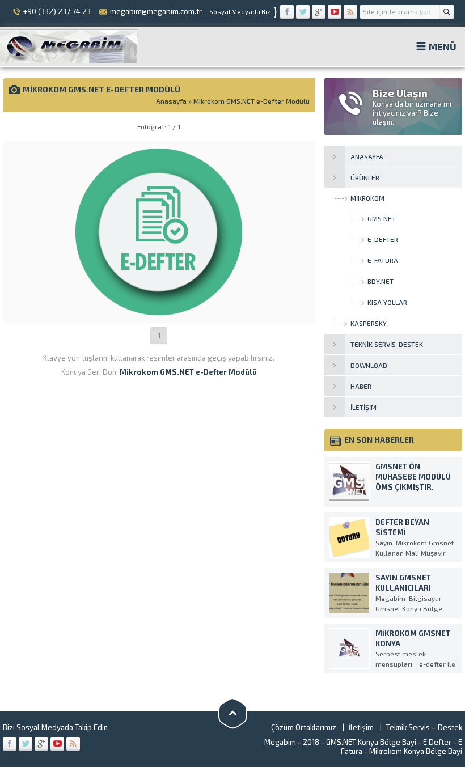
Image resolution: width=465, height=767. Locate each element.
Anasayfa (171, 101)
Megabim (280, 742)
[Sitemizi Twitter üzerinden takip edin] (303, 12)
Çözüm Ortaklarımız (303, 727)
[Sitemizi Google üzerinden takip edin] (318, 12)
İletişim (361, 727)
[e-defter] (159, 312)
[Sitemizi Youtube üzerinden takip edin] (334, 12)
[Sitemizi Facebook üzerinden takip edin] (287, 12)
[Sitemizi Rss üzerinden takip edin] (350, 12)
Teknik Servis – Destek (424, 727)
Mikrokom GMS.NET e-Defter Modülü (251, 101)
